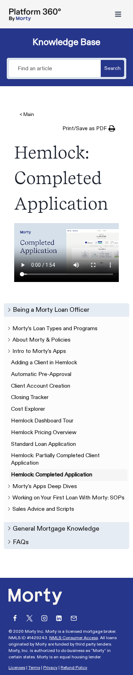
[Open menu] (117, 14)
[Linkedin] (58, 618)
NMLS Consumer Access (73, 638)
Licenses (17, 667)
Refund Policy (74, 667)
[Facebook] (15, 618)
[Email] (73, 618)
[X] (29, 618)
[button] (88, 128)
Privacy (50, 667)
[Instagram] (44, 618)
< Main (27, 114)
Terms (34, 667)
